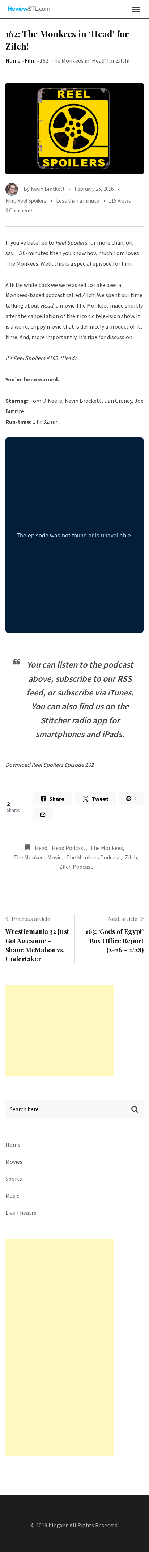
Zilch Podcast (76, 866)
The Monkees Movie (37, 857)
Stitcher (55, 720)
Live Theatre (21, 1212)
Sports (13, 1178)
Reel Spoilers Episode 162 (62, 764)
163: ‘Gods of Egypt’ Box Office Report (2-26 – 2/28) (115, 940)
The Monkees (106, 847)
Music (12, 1195)
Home (13, 60)
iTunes (119, 692)
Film (30, 60)
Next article (122, 918)
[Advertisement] (59, 1030)
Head (41, 847)
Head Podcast (69, 847)
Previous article (31, 918)
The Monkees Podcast (93, 857)
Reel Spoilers (31, 200)
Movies (13, 1161)
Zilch (88, 295)
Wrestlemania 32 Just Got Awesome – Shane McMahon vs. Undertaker (37, 945)
